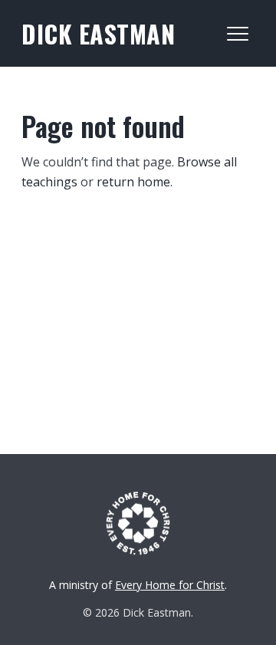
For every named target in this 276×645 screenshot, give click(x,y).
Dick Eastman (98, 33)
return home (133, 181)
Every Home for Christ (170, 585)
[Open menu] (238, 34)
